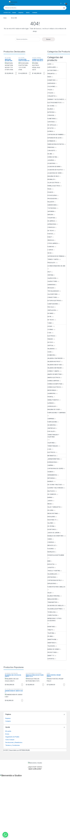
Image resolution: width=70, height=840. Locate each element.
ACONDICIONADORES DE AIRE (56, 266)
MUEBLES (50, 481)
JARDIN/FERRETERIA (53, 459)
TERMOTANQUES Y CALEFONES (53, 436)
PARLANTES (51, 73)
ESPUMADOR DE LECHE (54, 138)
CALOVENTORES (52, 294)
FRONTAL (50, 396)
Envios (28, 12)
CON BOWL (50, 115)
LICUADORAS (51, 163)
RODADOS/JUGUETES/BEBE (55, 555)
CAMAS (49, 539)
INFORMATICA (51, 455)
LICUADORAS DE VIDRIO (54, 173)
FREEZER (50, 339)
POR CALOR (51, 431)
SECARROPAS (51, 425)
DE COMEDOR (51, 494)
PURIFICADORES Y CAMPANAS (56, 412)
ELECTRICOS (51, 452)
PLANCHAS (50, 246)
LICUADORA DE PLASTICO (55, 169)
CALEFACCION (51, 278)
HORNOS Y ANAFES (53, 371)
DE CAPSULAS (51, 125)
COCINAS (50, 329)
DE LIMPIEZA (51, 221)
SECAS (49, 253)
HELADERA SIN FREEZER (54, 368)
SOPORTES (50, 658)
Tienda (14, 12)
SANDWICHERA (52, 205)
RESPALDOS (51, 552)
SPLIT (49, 272)
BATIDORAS (51, 112)
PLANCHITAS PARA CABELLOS (56, 587)
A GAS (49, 332)
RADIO (49, 77)
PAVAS (49, 189)
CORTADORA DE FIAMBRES (55, 134)
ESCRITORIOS (51, 529)
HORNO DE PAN (52, 157)
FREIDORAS (50, 147)
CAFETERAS (51, 122)
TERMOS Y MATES (53, 259)
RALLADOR (50, 202)
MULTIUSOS (51, 491)
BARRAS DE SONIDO (53, 649)
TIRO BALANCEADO (53, 291)
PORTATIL (50, 234)
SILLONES (50, 523)
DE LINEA (50, 636)
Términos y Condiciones (12, 745)
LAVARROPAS (51, 393)
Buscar (64, 8)
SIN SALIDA (50, 288)
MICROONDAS (51, 390)
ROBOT (49, 237)
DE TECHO (50, 320)
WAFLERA (50, 214)
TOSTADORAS (51, 208)
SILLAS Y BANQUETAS (53, 507)
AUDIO (49, 64)
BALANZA (50, 109)
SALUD (49, 592)
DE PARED (50, 313)
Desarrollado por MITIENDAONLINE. (19, 750)
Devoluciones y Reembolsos (13, 742)
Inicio (5, 18)
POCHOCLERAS (52, 195)
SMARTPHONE (51, 639)
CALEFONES (51, 443)
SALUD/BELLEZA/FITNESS (55, 609)
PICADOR (50, 192)
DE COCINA (8, 57)
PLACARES (50, 548)
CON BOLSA (51, 227)
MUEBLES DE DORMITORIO (55, 536)
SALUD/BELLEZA (52, 574)
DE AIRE (49, 154)
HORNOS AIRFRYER (53, 380)
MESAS (49, 504)
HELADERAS (51, 348)
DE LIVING (50, 510)
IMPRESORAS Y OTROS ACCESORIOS (54, 619)
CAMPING (50, 465)
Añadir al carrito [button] (15, 73)
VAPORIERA (50, 211)
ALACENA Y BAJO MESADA (55, 488)
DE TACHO (50, 230)
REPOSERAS (51, 478)
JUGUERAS (50, 160)
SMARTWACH (51, 642)
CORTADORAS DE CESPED (55, 468)
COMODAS (50, 542)
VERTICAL (50, 345)
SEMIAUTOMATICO (53, 400)
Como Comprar (9, 739)
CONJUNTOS (51, 96)
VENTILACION (51, 310)
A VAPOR (50, 250)
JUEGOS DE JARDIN (53, 532)
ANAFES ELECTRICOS (53, 377)
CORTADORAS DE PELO (54, 580)
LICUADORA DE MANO (54, 166)
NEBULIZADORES (52, 599)
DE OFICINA (50, 526)
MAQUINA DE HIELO (53, 176)
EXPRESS (50, 131)
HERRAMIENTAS (52, 475)
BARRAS (49, 497)
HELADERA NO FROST (54, 361)
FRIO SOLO (50, 307)
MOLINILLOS (51, 179)
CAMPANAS (50, 418)
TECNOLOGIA (51, 612)
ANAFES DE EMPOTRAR (54, 374)
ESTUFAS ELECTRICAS (54, 300)
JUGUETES (50, 567)
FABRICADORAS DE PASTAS (55, 144)
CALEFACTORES (52, 281)
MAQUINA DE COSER (53, 409)
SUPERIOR (50, 403)
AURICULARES (51, 67)
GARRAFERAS (51, 284)
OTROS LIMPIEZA (52, 243)
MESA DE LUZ (51, 545)
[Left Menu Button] (1, 773)
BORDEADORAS (52, 462)
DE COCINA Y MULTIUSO (54, 484)
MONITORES (51, 626)
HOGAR (34, 57)
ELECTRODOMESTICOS (54, 102)
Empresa (21, 12)
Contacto (34, 12)
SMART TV (50, 655)
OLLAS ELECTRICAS (53, 182)
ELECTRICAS (51, 336)
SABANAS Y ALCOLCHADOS (55, 99)
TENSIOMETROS (52, 602)
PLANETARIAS (51, 118)
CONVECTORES (52, 297)
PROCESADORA (52, 198)
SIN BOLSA (50, 240)
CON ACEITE (51, 150)
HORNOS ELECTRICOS (36, 58)
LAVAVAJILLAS (51, 406)
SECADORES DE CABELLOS (55, 605)
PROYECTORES (52, 652)
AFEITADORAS (51, 577)
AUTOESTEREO (52, 70)
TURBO (49, 323)
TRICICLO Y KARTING (53, 570)
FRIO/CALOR (51, 262)
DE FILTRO (50, 128)
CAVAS (49, 352)
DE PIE (49, 316)
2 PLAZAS (50, 93)
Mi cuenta (8, 731)
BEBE (48, 561)
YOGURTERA (51, 218)
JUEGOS (49, 500)
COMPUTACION (52, 615)
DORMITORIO (51, 80)
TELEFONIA (50, 633)
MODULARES (51, 516)
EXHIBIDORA (51, 355)
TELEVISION (51, 646)
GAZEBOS (50, 471)
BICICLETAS (50, 564)
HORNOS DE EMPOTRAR (54, 384)
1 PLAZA (49, 89)
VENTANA (50, 275)
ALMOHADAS (51, 83)
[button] (5, 834)
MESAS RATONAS (52, 513)
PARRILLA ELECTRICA (53, 186)
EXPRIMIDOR (51, 141)
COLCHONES (51, 86)
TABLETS (50, 630)
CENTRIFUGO (51, 428)
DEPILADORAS (51, 583)
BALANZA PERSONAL (53, 596)
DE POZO (50, 342)
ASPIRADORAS (51, 224)
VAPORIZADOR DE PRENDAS (55, 256)
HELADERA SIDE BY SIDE (54, 364)
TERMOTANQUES (52, 446)
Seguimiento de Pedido (12, 737)
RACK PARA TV (51, 520)
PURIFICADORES (52, 422)
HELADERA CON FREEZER (55, 358)
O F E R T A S (7, 12)
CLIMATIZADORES (52, 304)
